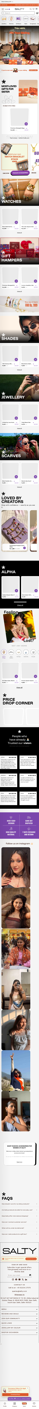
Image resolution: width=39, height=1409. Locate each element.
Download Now (30, 1259)
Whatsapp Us (19, 1295)
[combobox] (18, 13)
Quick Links (7, 1323)
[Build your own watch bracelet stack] (14, 157)
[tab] (4, 654)
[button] (27, 128)
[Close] (28, 1388)
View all (19, 232)
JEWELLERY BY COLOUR (11, 1328)
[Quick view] (26, 123)
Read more (19, 1162)
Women (7, 9)
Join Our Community (11, 1318)
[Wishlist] (33, 9)
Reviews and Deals (10, 1314)
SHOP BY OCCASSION (10, 1332)
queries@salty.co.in (19, 1291)
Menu (4, 1309)
